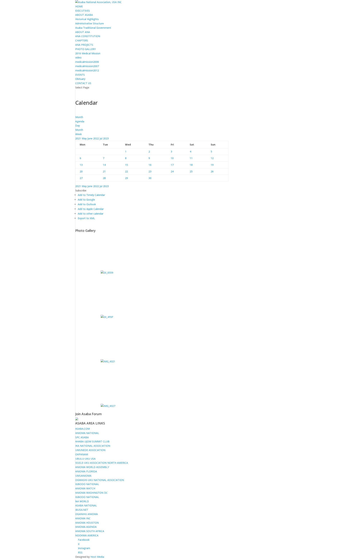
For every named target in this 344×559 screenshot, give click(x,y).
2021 (78, 138)
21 (104, 171)
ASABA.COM (82, 428)
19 (212, 164)
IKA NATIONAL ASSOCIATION (92, 445)
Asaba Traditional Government (93, 27)
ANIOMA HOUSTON (87, 522)
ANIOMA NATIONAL (87, 433)
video (78, 57)
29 (126, 178)
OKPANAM (81, 454)
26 (212, 171)
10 (172, 158)
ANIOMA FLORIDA (86, 471)
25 (191, 171)
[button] (80, 190)
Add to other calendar (90, 213)
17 (172, 164)
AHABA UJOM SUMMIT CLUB (92, 441)
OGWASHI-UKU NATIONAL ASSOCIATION (99, 480)
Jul (101, 138)
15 (126, 164)
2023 (106, 138)
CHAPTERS (81, 40)
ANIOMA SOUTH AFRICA (89, 531)
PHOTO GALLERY (85, 49)
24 (172, 171)
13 (81, 164)
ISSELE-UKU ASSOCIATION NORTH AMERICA (101, 462)
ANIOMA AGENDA (86, 527)
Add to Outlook (87, 204)
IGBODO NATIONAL (87, 484)
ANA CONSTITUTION (87, 36)
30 (150, 178)
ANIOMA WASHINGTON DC (91, 492)
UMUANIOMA (83, 475)
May (84, 138)
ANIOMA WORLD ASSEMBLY (92, 467)
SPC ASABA (82, 437)
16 (150, 164)
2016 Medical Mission (87, 53)
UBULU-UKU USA (85, 458)
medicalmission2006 (87, 62)
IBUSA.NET (81, 509)
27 (81, 178)
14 (104, 164)
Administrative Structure (89, 23)
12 (212, 158)
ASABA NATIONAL (86, 505)
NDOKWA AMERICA (86, 535)
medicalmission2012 (87, 70)
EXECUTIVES (82, 10)
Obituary (80, 79)
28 (104, 178)
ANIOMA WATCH (85, 488)
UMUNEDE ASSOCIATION (90, 450)
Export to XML (86, 218)
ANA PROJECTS (84, 44)
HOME (79, 6)
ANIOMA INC (82, 518)
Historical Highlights (87, 19)
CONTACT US (83, 83)
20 (81, 171)
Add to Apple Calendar (91, 209)
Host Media (97, 556)
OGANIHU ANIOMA (86, 514)
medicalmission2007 (87, 66)
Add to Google (86, 199)
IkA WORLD (82, 501)
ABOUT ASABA (84, 15)
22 (126, 171)
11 (191, 158)
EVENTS (80, 74)
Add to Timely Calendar (91, 195)
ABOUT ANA (82, 32)
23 (150, 171)
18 (191, 164)
